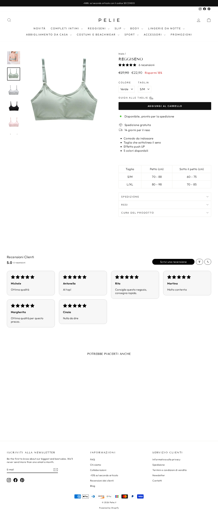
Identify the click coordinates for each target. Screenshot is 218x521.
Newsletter (158, 475)
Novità (40, 28)
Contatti (157, 480)
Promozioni (181, 34)
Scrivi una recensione (173, 261)
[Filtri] (199, 262)
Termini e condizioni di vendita (169, 470)
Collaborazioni (98, 470)
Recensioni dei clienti (102, 480)
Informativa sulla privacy (166, 459)
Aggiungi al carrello (31, 408)
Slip (119, 28)
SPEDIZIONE (130, 196)
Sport (130, 34)
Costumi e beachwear (97, 34)
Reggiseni (97, 28)
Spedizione (158, 464)
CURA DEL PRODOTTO (137, 212)
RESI (124, 204)
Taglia (143, 82)
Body (135, 28)
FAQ (92, 459)
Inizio (121, 53)
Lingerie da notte (165, 28)
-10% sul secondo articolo (104, 475)
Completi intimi (65, 28)
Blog (92, 485)
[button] (128, 65)
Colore (125, 82)
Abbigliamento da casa (47, 34)
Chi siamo (95, 464)
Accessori (153, 34)
